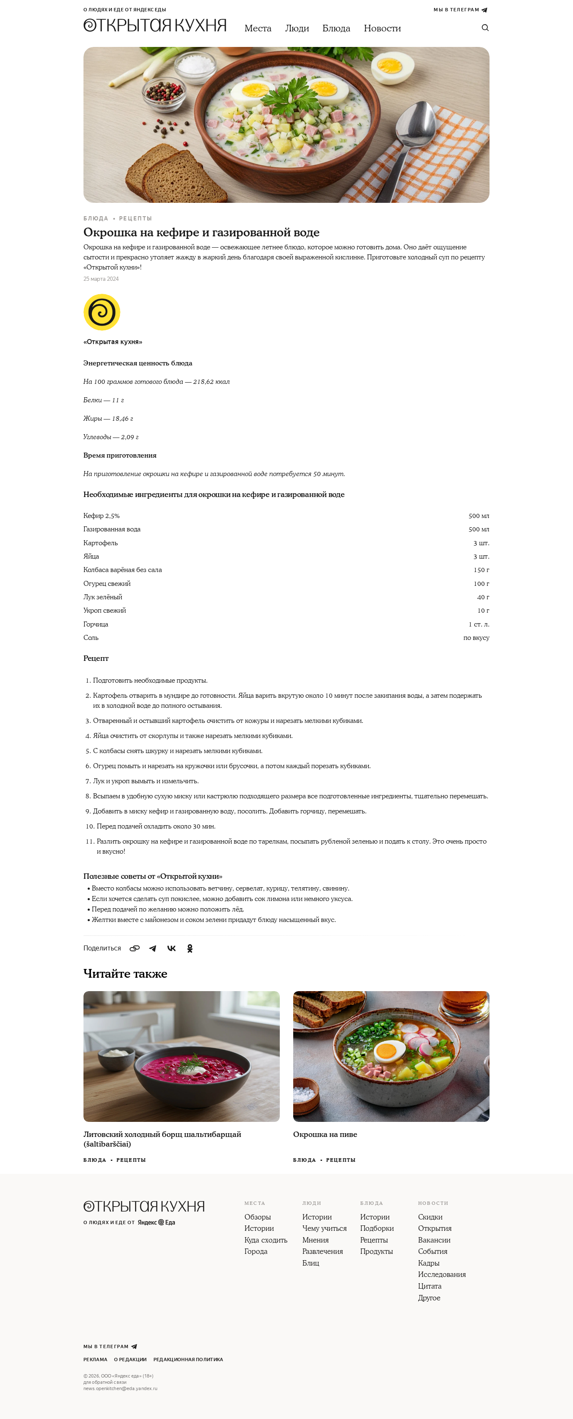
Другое (429, 1298)
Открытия (435, 1229)
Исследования (442, 1275)
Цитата (430, 1287)
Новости (382, 29)
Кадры (429, 1264)
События (433, 1252)
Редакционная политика (189, 1359)
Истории (259, 1229)
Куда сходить (266, 1241)
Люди (297, 29)
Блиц (310, 1264)
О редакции (130, 1359)
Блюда (337, 29)
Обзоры (258, 1217)
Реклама (95, 1359)
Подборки (377, 1229)
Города (256, 1252)
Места (258, 29)
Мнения (315, 1241)
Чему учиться (324, 1229)
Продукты (376, 1252)
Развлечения (322, 1252)
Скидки (430, 1217)
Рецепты (136, 218)
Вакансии (434, 1241)
